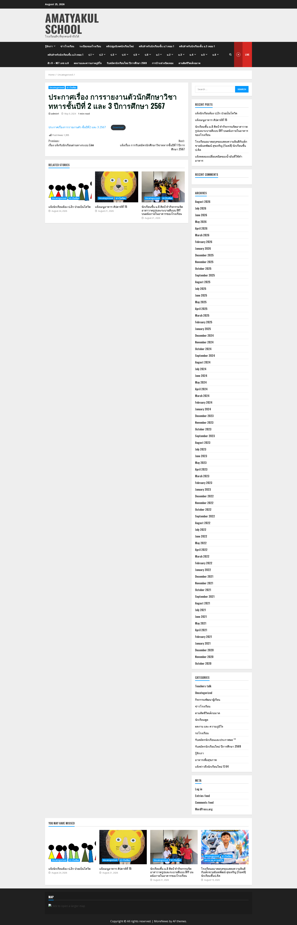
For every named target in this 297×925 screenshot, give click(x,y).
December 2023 (204, 416)
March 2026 (202, 235)
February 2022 (203, 563)
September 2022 (205, 516)
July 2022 (200, 530)
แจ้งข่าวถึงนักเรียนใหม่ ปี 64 (212, 766)
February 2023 (203, 483)
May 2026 (201, 222)
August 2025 (202, 282)
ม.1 (157, 54)
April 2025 (201, 309)
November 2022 (204, 503)
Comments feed (204, 802)
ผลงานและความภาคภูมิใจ (88, 63)
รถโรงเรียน (202, 733)
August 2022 (202, 523)
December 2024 (204, 335)
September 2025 (205, 275)
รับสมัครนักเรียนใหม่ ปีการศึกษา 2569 (127, 63)
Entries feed (202, 796)
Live (247, 54)
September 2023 (205, 436)
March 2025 (202, 315)
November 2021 (204, 583)
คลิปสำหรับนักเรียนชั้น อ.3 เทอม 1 (65, 54)
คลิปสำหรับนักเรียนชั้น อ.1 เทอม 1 (156, 46)
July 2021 (200, 610)
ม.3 (180, 54)
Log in (198, 789)
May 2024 (201, 382)
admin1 (55, 113)
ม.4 (191, 54)
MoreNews (161, 921)
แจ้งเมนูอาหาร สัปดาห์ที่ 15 (116, 186)
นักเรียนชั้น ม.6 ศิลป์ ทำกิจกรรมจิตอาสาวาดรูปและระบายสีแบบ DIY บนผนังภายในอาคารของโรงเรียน (163, 186)
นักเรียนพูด (201, 720)
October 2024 (203, 349)
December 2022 (204, 496)
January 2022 (203, 570)
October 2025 (203, 269)
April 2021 (201, 630)
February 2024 (203, 402)
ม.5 (203, 54)
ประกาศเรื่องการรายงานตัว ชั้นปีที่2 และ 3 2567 (77, 127)
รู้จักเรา (49, 46)
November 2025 (204, 262)
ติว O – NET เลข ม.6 (58, 63)
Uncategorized (57, 87)
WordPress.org (204, 809)
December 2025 (204, 255)
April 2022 (201, 550)
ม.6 (214, 54)
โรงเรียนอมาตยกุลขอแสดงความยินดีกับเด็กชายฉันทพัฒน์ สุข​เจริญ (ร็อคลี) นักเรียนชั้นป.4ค (221, 145)
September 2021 (204, 596)
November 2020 (204, 657)
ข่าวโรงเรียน (67, 46)
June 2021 (201, 617)
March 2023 (202, 476)
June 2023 (201, 456)
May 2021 (200, 623)
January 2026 (203, 248)
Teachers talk (203, 686)
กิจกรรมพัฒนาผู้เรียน (207, 699)
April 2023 (201, 469)
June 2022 (201, 536)
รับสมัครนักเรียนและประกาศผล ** (215, 740)
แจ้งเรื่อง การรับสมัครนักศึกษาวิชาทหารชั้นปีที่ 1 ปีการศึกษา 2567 (152, 145)
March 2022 (202, 556)
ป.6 (146, 54)
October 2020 (203, 663)
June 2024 (201, 376)
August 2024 (203, 362)
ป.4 (124, 54)
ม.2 (168, 54)
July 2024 (200, 369)
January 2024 (203, 409)
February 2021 (203, 637)
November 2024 (204, 342)
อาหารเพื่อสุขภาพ (206, 760)
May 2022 (201, 543)
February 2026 (203, 242)
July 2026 (200, 208)
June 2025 (201, 295)
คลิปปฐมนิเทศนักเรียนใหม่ (120, 46)
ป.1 (89, 54)
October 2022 (203, 509)
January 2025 (203, 329)
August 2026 (202, 202)
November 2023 (204, 422)
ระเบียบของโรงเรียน (90, 46)
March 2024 (202, 396)
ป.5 (135, 54)
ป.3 (112, 54)
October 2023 (203, 429)
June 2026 (201, 215)
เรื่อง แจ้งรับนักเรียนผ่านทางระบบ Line (71, 143)
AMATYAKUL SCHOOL (72, 23)
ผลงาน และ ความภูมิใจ (209, 726)
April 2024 (201, 389)
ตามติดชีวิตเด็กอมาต (189, 63)
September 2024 (205, 356)
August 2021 (202, 603)
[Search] (230, 54)
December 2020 (204, 650)
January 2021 (203, 643)
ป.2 (101, 54)
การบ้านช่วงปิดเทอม (162, 63)
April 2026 (201, 228)
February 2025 (203, 322)
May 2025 (201, 302)
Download (118, 127)
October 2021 (203, 590)
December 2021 (204, 576)
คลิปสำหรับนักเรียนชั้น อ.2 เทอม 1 (197, 46)
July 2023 (200, 449)
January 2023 (203, 489)
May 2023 (201, 463)
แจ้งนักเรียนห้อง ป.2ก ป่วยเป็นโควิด (70, 186)
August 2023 (202, 443)
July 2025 (200, 289)
